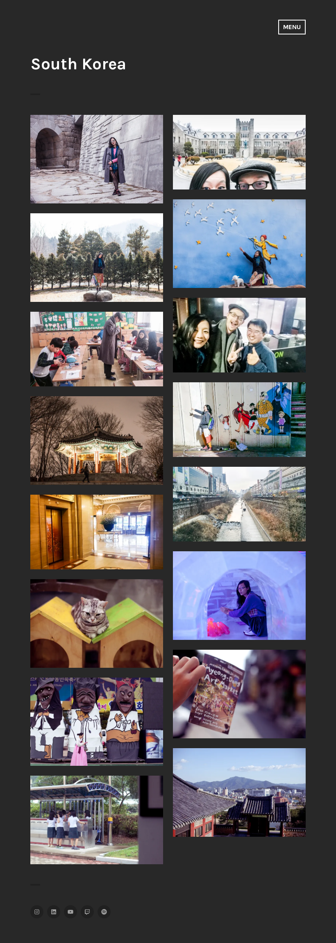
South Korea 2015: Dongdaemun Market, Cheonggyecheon (239, 499)
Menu (292, 27)
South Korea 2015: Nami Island (97, 252)
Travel (97, 172)
